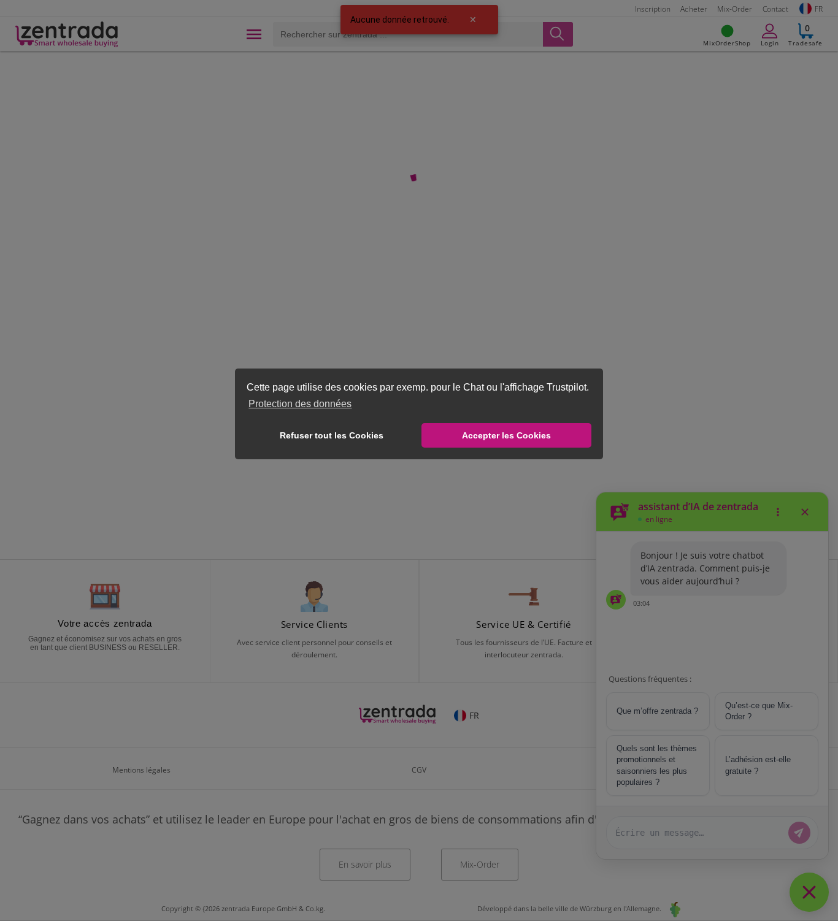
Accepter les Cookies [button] (506, 435)
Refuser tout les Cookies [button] (331, 435)
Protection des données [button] (300, 404)
